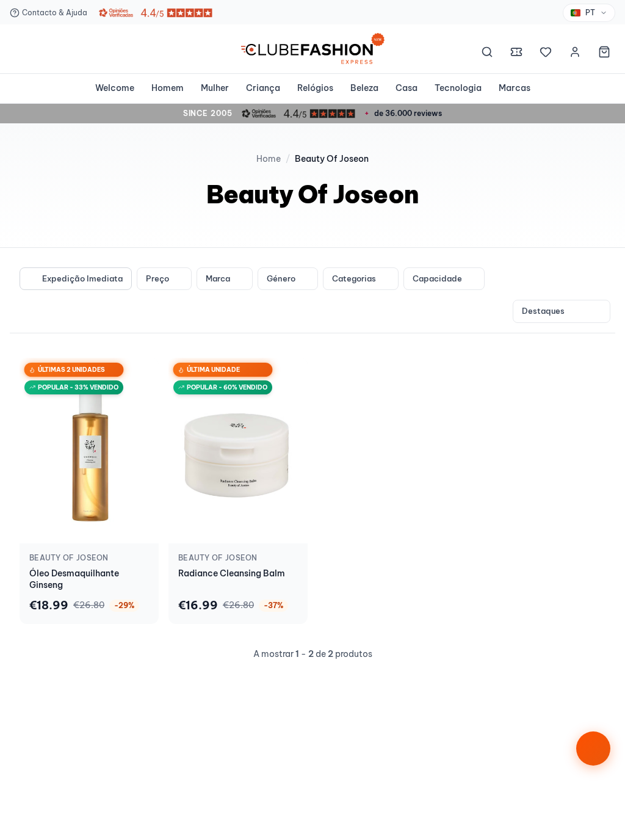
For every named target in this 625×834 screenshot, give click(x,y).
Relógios (315, 87)
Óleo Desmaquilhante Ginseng (74, 579)
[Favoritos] (546, 54)
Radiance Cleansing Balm (231, 573)
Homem (167, 87)
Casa (406, 87)
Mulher (215, 87)
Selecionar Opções (89, 531)
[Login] (575, 54)
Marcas (514, 87)
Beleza (364, 87)
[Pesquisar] (487, 54)
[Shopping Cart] (604, 54)
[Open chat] (593, 748)
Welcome (114, 87)
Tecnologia (458, 87)
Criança (263, 87)
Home (268, 158)
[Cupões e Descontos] (516, 54)
